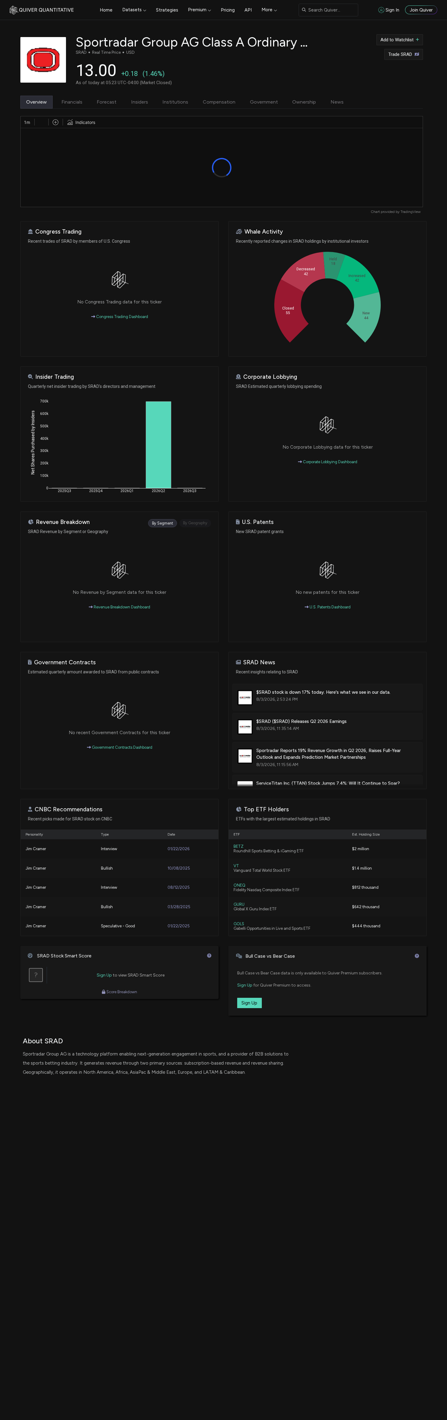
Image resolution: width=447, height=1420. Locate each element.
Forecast (106, 102)
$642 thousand (365, 907)
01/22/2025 (179, 926)
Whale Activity (263, 231)
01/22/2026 (178, 849)
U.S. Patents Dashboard (330, 607)
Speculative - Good (118, 926)
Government (264, 102)
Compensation (219, 102)
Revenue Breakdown (63, 522)
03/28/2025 (179, 907)
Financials (71, 102)
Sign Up (104, 975)
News (337, 102)
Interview (109, 849)
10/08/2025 (179, 868)
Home (106, 10)
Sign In (392, 10)
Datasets (132, 9)
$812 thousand (365, 887)
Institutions (175, 102)
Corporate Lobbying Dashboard (329, 462)
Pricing (228, 10)
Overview (36, 102)
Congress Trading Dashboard (121, 316)
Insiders (139, 102)
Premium (197, 9)
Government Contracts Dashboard (121, 747)
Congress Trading (58, 231)
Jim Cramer (36, 849)
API (248, 10)
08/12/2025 (179, 887)
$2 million (360, 849)
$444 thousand (366, 926)
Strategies (167, 10)
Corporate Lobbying (270, 377)
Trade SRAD (400, 54)
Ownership (304, 102)
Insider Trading (54, 377)
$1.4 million (362, 868)
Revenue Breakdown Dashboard (121, 607)
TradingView (410, 212)
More (267, 9)
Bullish (107, 868)
